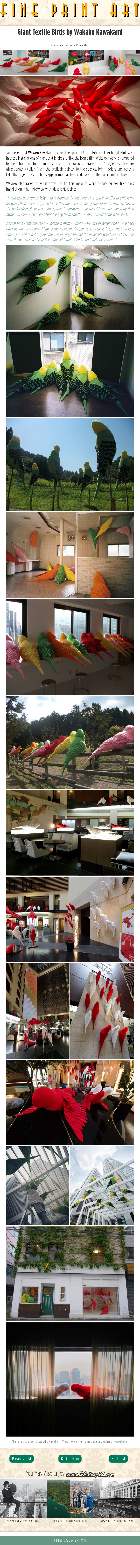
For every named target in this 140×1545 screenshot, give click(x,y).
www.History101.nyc (90, 1473)
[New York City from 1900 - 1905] (23, 1498)
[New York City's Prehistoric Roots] (70, 1498)
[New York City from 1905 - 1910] (116, 1498)
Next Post (118, 1458)
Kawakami (121, 1441)
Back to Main (70, 1458)
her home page (88, 1441)
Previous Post (21, 1458)
